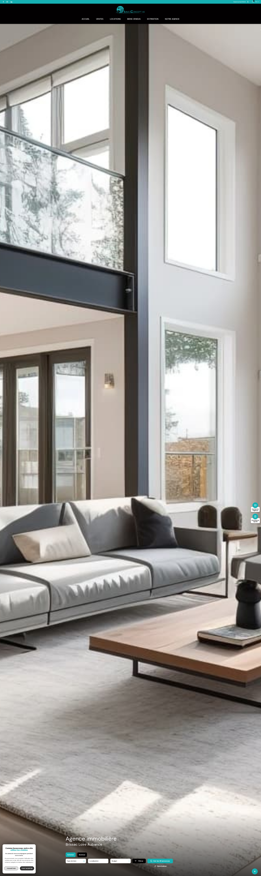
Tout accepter (27, 868)
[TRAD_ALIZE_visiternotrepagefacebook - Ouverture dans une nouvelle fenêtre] (3, 2)
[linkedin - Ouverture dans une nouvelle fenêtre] (11, 2)
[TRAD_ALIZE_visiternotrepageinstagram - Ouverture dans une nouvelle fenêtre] (7, 2)
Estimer (82, 855)
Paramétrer (11, 868)
